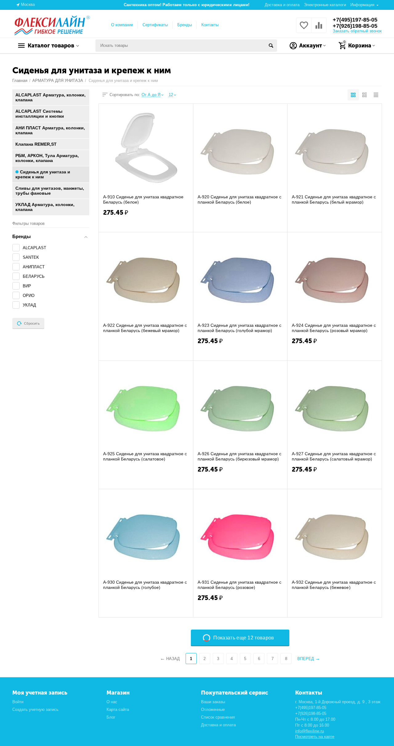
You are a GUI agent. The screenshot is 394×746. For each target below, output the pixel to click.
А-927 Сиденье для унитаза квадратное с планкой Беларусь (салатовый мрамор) (334, 456)
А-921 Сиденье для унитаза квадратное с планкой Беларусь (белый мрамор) (334, 199)
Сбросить (32, 323)
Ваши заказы (213, 701)
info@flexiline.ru (309, 731)
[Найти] (271, 45)
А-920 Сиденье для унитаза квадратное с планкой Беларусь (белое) (239, 199)
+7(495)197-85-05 (355, 20)
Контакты (210, 24)
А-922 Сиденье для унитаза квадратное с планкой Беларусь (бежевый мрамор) (145, 328)
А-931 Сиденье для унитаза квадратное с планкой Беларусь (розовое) (239, 585)
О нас (112, 701)
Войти (17, 701)
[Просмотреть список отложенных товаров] (304, 28)
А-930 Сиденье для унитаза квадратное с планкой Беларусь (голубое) (145, 585)
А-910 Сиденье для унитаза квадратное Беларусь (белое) (143, 199)
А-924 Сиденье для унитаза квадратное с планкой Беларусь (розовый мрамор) (334, 328)
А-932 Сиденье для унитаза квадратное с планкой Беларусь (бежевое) (334, 585)
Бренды (184, 24)
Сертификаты (155, 24)
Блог (111, 717)
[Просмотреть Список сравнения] (319, 28)
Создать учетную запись (35, 709)
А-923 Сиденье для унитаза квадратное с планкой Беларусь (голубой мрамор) (239, 328)
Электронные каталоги (325, 4)
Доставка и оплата (282, 4)
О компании (122, 24)
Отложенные (213, 709)
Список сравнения (218, 717)
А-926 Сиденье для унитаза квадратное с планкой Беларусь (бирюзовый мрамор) (239, 456)
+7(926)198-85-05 (355, 26)
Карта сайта (118, 709)
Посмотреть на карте (314, 736)
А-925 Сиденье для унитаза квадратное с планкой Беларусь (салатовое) (145, 456)
